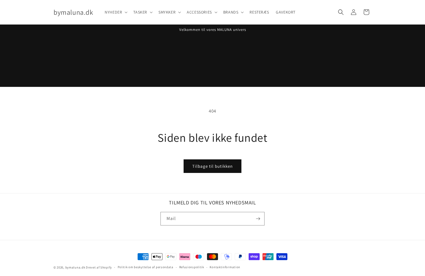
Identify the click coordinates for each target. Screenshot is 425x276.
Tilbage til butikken (212, 166)
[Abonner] (258, 218)
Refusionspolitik (191, 267)
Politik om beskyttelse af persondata (145, 267)
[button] (115, 12)
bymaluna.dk (75, 267)
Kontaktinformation (225, 267)
